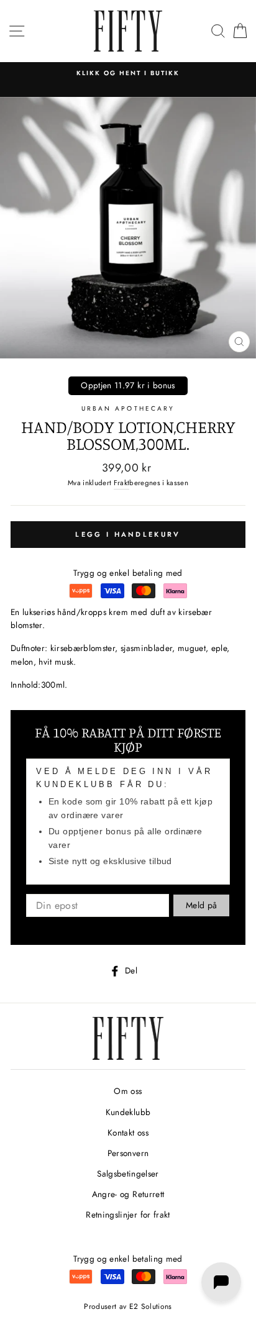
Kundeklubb (128, 1112)
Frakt (122, 483)
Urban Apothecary (128, 408)
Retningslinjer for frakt (128, 1214)
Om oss (128, 1091)
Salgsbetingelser (127, 1173)
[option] (128, 73)
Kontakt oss (128, 1132)
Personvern (128, 1153)
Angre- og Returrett (128, 1194)
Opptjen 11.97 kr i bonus (128, 385)
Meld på (201, 905)
